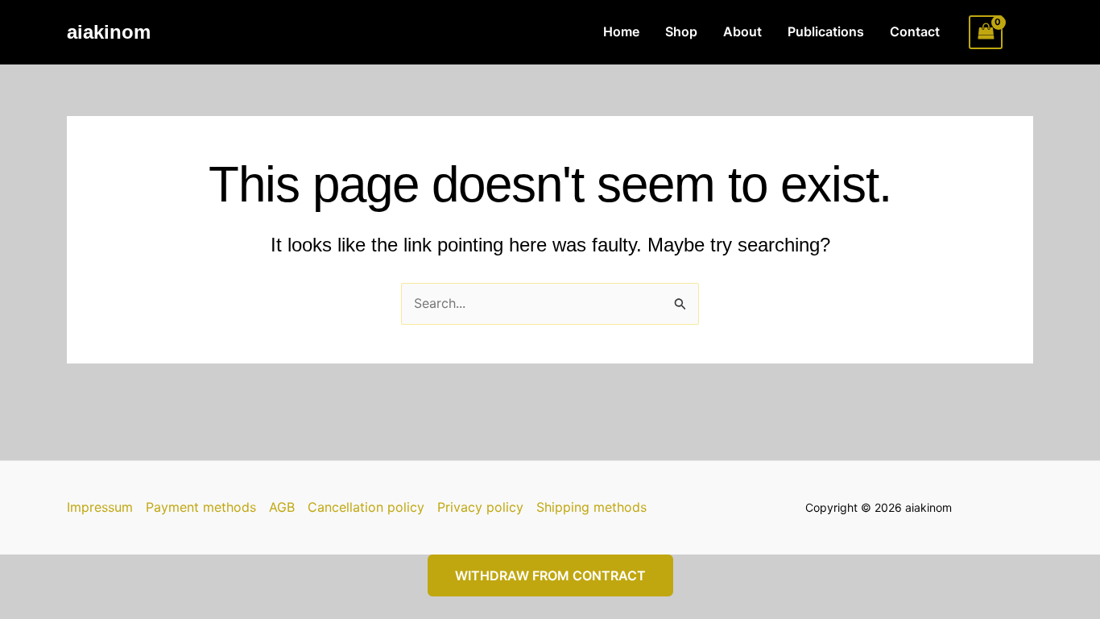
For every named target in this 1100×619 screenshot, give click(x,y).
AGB (282, 507)
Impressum (100, 507)
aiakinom (109, 32)
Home (621, 31)
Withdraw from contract (550, 575)
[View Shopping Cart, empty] (986, 31)
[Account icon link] (1026, 32)
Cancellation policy (366, 507)
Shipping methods (591, 507)
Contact (915, 31)
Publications (826, 31)
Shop (681, 31)
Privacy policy (480, 507)
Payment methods (201, 507)
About (742, 31)
